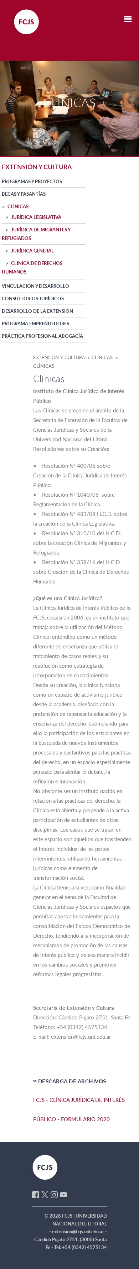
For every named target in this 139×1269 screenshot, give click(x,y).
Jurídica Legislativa (36, 217)
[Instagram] (54, 1194)
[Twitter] (44, 1194)
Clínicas (18, 206)
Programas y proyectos (32, 181)
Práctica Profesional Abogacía (42, 336)
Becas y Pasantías (24, 194)
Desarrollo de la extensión (37, 311)
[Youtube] (63, 1194)
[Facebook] (35, 1194)
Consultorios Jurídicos (33, 298)
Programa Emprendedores (35, 323)
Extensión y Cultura (59, 357)
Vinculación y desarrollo (35, 286)
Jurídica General (32, 251)
